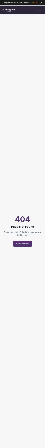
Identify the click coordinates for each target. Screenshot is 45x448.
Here (35, 3)
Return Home (22, 243)
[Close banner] (41, 2)
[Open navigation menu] (40, 10)
